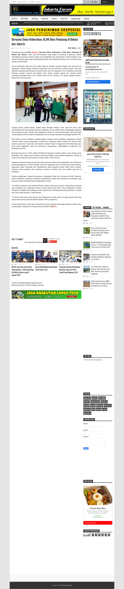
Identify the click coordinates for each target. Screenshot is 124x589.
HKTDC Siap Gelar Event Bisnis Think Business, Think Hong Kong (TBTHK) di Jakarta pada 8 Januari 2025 (23, 270)
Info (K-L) (14, 18)
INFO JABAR (24, 18)
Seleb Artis (87, 409)
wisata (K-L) (87, 413)
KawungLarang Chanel (84, 1)
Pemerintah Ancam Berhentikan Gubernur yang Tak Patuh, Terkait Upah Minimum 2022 (69, 269)
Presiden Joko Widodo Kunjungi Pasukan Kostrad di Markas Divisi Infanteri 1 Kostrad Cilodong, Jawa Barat (28, 284)
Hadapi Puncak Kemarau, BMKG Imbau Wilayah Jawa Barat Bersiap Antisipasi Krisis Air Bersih (101, 283)
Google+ (91, 1)
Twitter (98, 1)
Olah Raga (35, 18)
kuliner (98, 409)
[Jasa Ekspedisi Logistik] (46, 36)
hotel (93, 409)
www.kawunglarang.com (92, 77)
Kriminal (54, 18)
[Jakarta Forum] (78, 10)
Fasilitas (94, 398)
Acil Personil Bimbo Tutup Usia (82, 23)
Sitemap (14, 1)
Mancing (86, 18)
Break (15, 23)
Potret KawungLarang (66, 585)
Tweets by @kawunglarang (92, 360)
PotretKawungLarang (19, 52)
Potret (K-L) (107, 405)
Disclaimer (32, 1)
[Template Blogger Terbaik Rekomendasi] (97, 123)
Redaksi (38, 1)
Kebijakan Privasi (22, 1)
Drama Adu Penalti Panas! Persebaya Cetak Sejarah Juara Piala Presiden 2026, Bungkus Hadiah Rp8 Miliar (100, 231)
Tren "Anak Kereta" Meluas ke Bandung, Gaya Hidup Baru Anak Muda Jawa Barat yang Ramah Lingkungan (100, 270)
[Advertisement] (46, 221)
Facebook (95, 1)
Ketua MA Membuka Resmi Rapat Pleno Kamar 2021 (46, 268)
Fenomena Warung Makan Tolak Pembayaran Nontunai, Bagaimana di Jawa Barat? (101, 256)
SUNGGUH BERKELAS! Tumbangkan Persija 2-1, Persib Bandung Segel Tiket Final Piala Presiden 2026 (101, 244)
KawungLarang (88, 1)
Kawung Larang (75, 18)
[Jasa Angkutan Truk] (46, 298)
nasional (28, 48)
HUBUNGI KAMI (93, 82)
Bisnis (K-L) (64, 18)
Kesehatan (45, 18)
